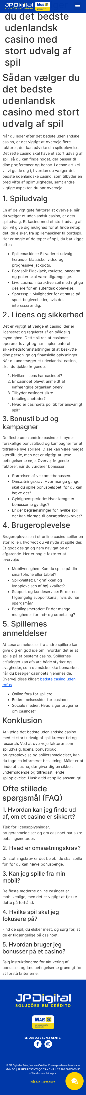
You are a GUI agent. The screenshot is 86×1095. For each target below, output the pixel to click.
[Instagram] (48, 1044)
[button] (77, 6)
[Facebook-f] (38, 1044)
